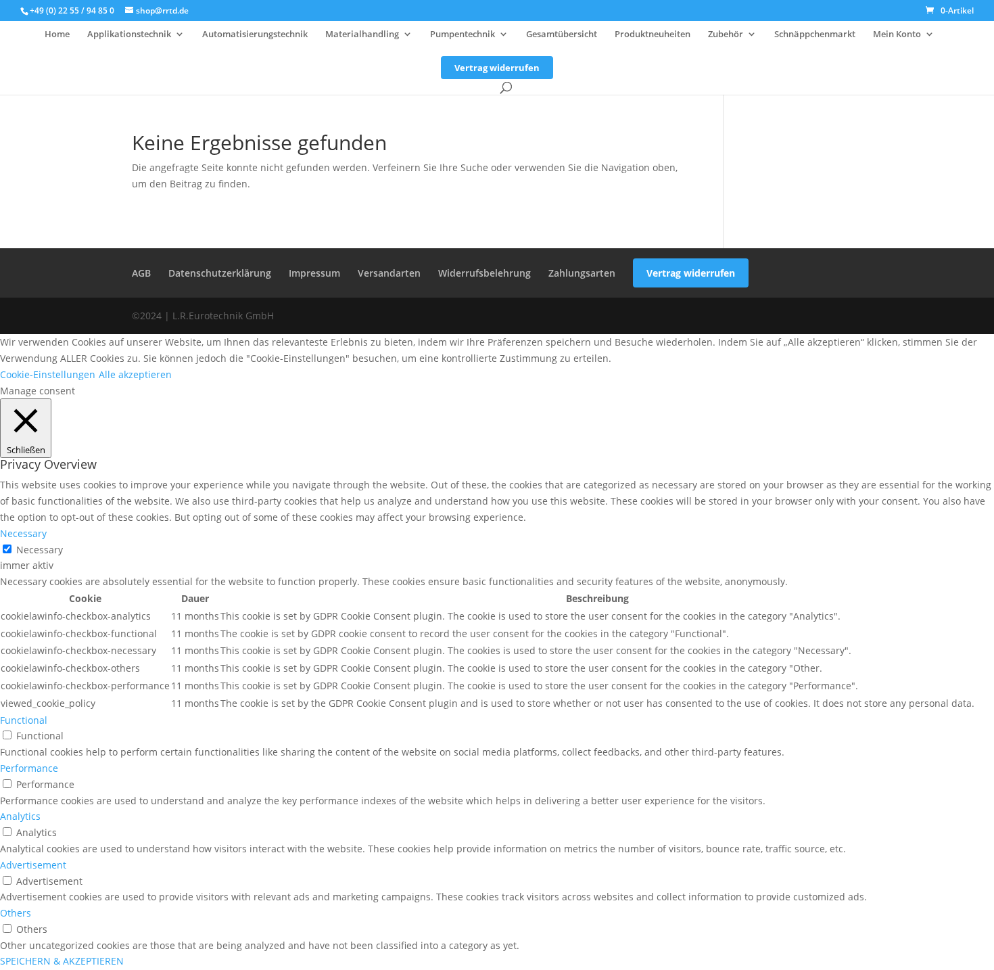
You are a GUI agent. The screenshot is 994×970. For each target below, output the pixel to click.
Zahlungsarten (581, 273)
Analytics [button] (20, 816)
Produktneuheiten (652, 34)
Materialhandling (362, 34)
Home (57, 34)
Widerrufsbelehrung (484, 273)
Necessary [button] (23, 533)
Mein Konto (897, 34)
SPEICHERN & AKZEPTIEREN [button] (62, 960)
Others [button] (15, 912)
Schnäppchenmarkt (814, 34)
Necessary (39, 549)
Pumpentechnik (462, 34)
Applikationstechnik (129, 34)
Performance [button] (29, 768)
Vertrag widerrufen (497, 68)
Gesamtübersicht (561, 34)
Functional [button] (23, 720)
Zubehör (725, 34)
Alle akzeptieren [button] (135, 374)
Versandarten (389, 273)
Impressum (314, 273)
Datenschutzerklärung (219, 273)
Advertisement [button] (33, 864)
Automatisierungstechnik (255, 34)
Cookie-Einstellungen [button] (47, 374)
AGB (141, 273)
